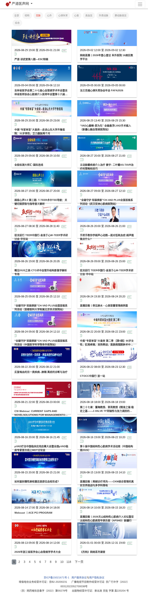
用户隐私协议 (96, 577)
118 (68, 561)
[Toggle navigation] (140, 4)
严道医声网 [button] (21, 4)
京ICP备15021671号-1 (56, 577)
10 (62, 561)
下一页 (79, 561)
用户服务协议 (79, 577)
